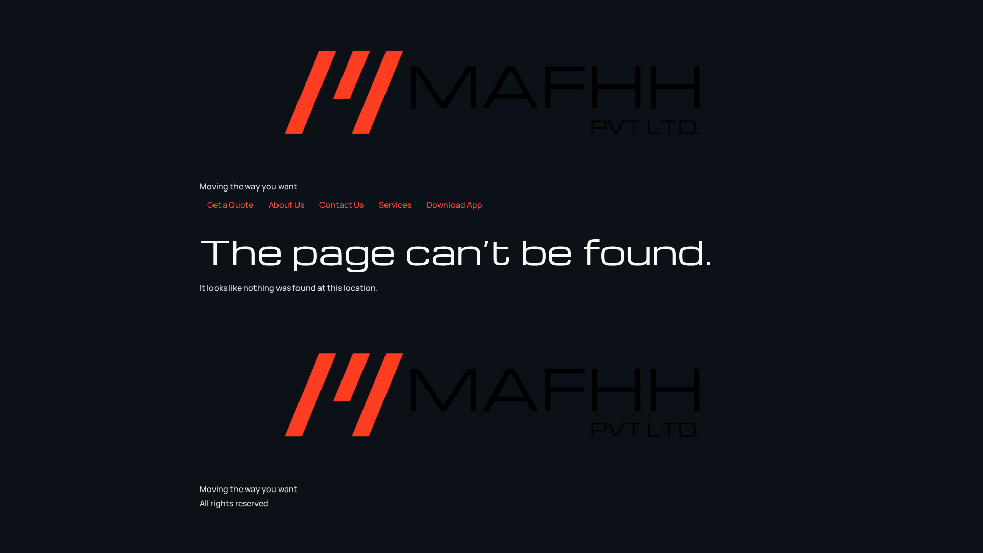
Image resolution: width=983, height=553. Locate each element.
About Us (286, 204)
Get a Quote (230, 204)
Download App (454, 204)
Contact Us (341, 204)
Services (395, 204)
